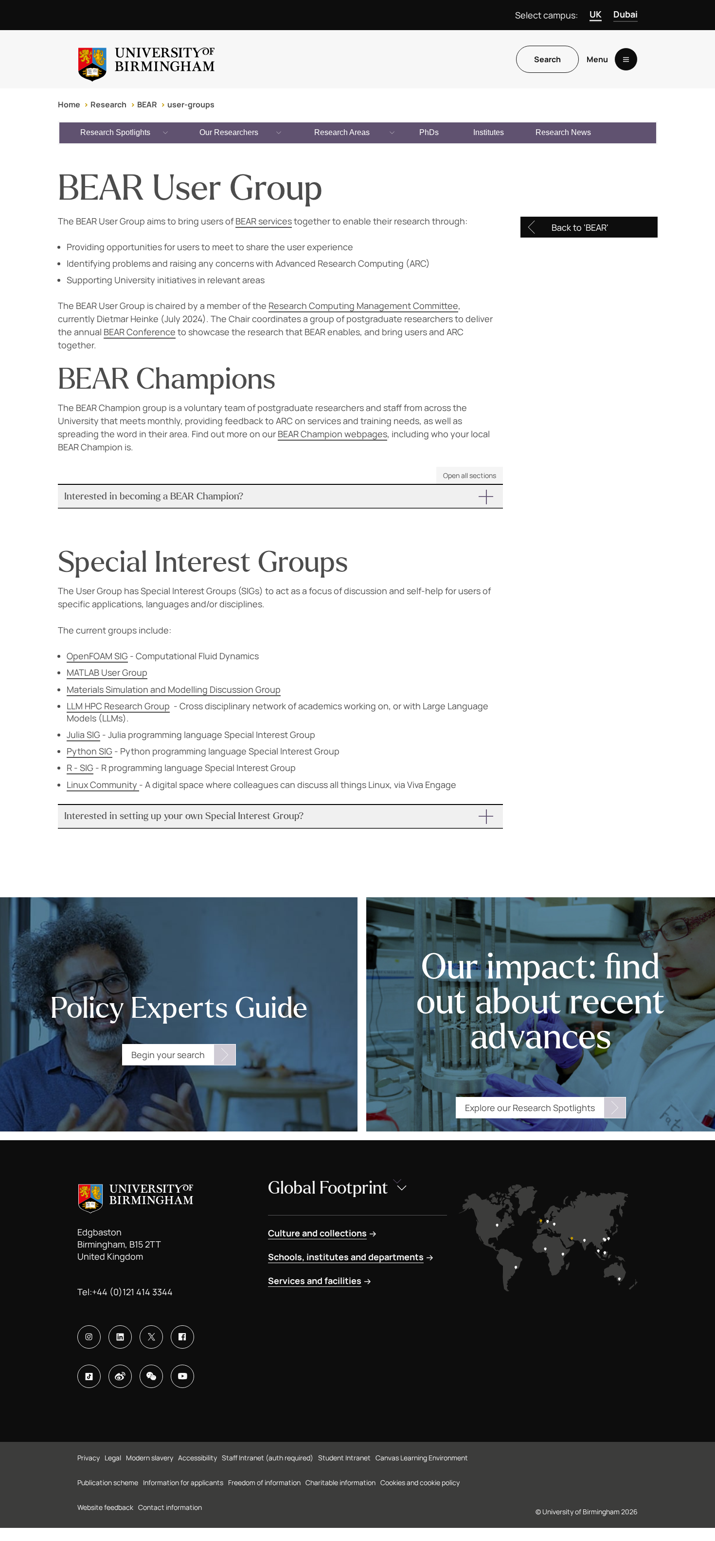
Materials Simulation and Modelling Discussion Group (174, 689)
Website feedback (105, 1507)
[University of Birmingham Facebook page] (182, 1337)
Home (69, 104)
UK (596, 14)
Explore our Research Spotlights (530, 1107)
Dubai (625, 14)
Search (547, 59)
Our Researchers (228, 132)
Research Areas (342, 132)
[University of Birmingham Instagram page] (89, 1337)
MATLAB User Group (107, 672)
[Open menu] (626, 59)
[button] (280, 496)
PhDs (429, 132)
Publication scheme (107, 1482)
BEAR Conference (140, 332)
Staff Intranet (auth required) (267, 1457)
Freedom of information (264, 1482)
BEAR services (263, 221)
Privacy (88, 1457)
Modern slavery (149, 1457)
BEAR (147, 104)
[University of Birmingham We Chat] (151, 1376)
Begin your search (168, 1055)
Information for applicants (183, 1482)
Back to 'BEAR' (580, 227)
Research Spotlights (115, 132)
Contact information (170, 1507)
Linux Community (103, 784)
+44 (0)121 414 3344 (132, 1292)
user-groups (190, 104)
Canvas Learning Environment (421, 1457)
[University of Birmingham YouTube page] (182, 1376)
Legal (113, 1457)
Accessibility (197, 1457)
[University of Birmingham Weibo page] (120, 1376)
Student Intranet (344, 1457)
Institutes (488, 132)
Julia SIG (83, 734)
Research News (563, 132)
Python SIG (89, 751)
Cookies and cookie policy (420, 1482)
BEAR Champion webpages (332, 434)
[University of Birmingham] (146, 59)
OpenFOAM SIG (97, 656)
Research (108, 104)
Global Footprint (328, 1188)
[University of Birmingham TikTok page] (89, 1376)
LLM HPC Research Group (118, 706)
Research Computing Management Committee (363, 305)
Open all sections (469, 475)
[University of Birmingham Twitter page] (151, 1337)
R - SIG (80, 767)
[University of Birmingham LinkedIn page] (120, 1337)
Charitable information (340, 1482)
